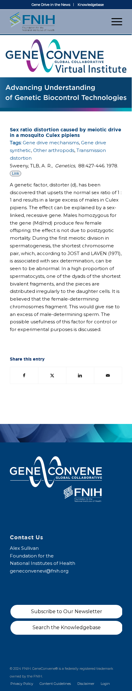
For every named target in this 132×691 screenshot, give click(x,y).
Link (15, 173)
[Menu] (113, 21)
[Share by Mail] (108, 375)
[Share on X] (52, 375)
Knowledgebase (91, 4)
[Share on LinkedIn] (80, 375)
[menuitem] (51, 4)
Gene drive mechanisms (51, 143)
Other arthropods (53, 150)
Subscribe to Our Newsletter (66, 611)
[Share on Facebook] (24, 375)
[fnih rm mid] (54, 21)
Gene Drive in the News (51, 4)
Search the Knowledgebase (67, 627)
